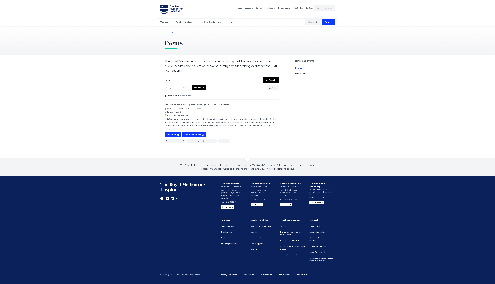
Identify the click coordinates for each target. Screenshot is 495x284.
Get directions (227, 207)
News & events (284, 8)
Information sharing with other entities (292, 247)
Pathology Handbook (288, 255)
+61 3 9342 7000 (232, 202)
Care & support (257, 244)
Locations (249, 8)
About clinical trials (317, 232)
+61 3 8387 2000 (261, 199)
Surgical (254, 249)
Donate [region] (328, 22)
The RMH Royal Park (260, 183)
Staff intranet (301, 275)
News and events (179, 33)
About (239, 8)
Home (167, 33)
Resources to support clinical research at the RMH (321, 259)
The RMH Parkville (230, 183)
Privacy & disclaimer (229, 275)
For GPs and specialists (289, 240)
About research (315, 226)
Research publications (318, 246)
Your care (164, 22)
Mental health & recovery (261, 238)
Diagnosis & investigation (261, 226)
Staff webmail (284, 275)
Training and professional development (290, 233)
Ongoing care (226, 238)
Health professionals (209, 22)
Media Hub (300, 73)
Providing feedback (229, 244)
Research (229, 22)
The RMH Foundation (324, 8)
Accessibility (249, 275)
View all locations (316, 203)
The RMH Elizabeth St (291, 183)
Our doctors (270, 8)
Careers (259, 8)
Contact (309, 8)
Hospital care (226, 232)
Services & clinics (184, 22)
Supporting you (227, 226)
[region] (313, 22)
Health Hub (298, 8)
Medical (254, 232)
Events (298, 68)
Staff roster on (266, 275)
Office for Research (317, 252)
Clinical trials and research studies (320, 239)
